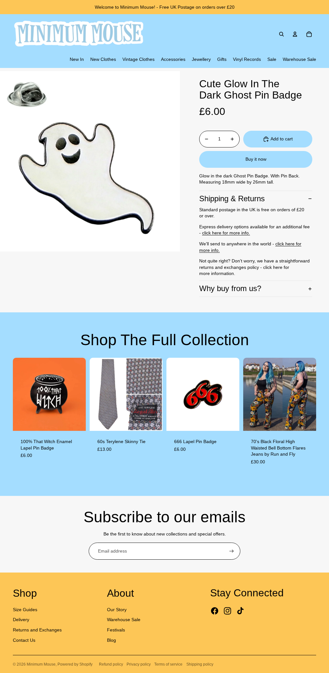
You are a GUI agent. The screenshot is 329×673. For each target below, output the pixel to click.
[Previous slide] (18, 394)
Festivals (116, 629)
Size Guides (25, 609)
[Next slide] (81, 394)
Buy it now (255, 159)
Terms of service (168, 664)
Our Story (117, 609)
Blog (111, 640)
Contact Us (24, 640)
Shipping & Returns (232, 198)
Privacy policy (139, 664)
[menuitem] (77, 59)
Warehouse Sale (123, 619)
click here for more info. (226, 232)
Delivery (21, 619)
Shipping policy (199, 664)
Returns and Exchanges (37, 629)
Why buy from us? (230, 288)
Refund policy (111, 664)
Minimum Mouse (41, 664)
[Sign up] (231, 551)
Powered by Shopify (75, 664)
